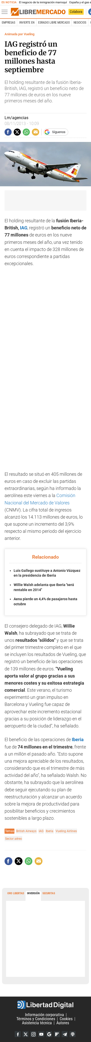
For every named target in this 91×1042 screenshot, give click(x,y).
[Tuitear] (17, 132)
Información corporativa (44, 1014)
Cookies (66, 1018)
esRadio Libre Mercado (54, 22)
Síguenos (58, 132)
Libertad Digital (45, 1005)
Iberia (49, 831)
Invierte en (26, 22)
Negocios (80, 22)
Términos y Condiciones (35, 1018)
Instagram (33, 1034)
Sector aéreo (13, 838)
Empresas (8, 22)
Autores (62, 1022)
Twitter (25, 1034)
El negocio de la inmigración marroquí (43, 2)
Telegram (65, 1034)
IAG (23, 227)
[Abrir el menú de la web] (6, 12)
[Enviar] (26, 132)
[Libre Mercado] (38, 12)
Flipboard (57, 1034)
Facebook (18, 1034)
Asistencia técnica (37, 1022)
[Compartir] (8, 132)
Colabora (76, 12)
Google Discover (49, 1034)
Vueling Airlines (66, 831)
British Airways (26, 831)
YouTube (41, 1034)
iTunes (73, 1034)
